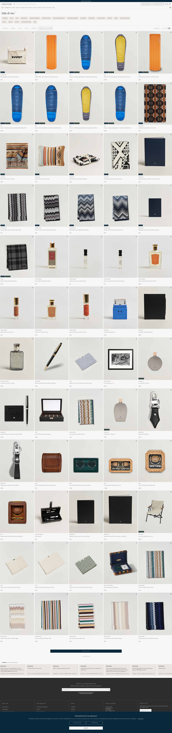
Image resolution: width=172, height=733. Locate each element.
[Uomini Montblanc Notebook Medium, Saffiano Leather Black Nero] (86, 512)
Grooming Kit (38, 536)
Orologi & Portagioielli (58, 18)
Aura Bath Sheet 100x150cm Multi (43, 638)
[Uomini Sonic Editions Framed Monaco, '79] (121, 358)
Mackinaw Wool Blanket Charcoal (9, 281)
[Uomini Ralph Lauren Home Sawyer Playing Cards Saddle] (121, 563)
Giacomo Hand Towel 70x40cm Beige (9, 638)
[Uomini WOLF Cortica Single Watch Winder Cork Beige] (155, 460)
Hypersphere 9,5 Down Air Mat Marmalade (149, 76)
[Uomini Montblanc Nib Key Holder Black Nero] (155, 409)
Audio (11, 18)
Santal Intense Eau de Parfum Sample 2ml (114, 281)
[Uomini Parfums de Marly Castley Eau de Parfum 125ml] (17, 358)
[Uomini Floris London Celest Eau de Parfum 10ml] (17, 307)
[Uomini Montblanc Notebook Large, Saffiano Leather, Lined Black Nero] (121, 512)
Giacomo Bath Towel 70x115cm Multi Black (11, 230)
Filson (2, 279)
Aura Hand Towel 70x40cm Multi (77, 638)
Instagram (73, 706)
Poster (10, 21)
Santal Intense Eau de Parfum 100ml (147, 281)
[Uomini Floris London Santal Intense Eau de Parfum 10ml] (86, 307)
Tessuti (17, 21)
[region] (86, 670)
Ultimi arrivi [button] (156, 28)
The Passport (5, 709)
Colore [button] (26, 28)
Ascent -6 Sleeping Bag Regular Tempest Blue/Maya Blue (117, 127)
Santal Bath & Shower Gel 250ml (43, 281)
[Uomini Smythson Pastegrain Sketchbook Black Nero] (155, 307)
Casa (35, 21)
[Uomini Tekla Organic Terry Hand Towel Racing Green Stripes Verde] (86, 563)
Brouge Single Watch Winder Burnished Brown (12, 536)
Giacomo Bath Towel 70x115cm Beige (113, 638)
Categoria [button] (5, 28)
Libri (17, 18)
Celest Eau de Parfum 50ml (41, 332)
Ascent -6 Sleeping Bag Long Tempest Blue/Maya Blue (13, 127)
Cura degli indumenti (72, 18)
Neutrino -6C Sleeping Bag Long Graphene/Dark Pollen (117, 76)
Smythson (106, 330)
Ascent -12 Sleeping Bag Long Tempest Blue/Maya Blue (48, 127)
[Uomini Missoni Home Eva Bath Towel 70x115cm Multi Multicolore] (155, 563)
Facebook (73, 709)
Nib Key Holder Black (144, 434)
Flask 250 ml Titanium (109, 434)
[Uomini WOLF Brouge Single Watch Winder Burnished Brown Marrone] (17, 512)
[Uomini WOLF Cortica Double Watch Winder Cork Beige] (121, 460)
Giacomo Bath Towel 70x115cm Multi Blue (148, 638)
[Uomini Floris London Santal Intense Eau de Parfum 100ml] (155, 256)
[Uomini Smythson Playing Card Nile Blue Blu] (121, 307)
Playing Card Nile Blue (109, 332)
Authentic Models (39, 534)
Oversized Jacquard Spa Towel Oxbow (113, 179)
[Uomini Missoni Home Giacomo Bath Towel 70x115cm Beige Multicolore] (121, 614)
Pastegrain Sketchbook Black (146, 332)
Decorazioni (24, 18)
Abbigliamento (8, 7)
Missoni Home (4, 228)
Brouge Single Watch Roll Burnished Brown (45, 485)
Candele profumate (34, 18)
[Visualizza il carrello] (170, 4)
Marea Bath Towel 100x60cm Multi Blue (79, 230)
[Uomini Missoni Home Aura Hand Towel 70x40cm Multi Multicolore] (86, 614)
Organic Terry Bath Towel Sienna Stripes (44, 587)
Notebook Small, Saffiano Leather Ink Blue (149, 230)
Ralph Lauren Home (108, 585)
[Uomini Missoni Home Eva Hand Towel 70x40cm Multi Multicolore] (86, 409)
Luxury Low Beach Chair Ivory (146, 536)
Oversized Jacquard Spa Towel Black (147, 127)
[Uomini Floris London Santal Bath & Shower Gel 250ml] (52, 256)
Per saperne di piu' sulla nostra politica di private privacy (86, 693)
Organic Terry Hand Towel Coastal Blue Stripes (81, 383)
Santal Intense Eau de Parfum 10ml (78, 332)
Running (44, 7)
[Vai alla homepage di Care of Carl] (7, 4)
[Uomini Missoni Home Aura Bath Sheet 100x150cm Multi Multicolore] (52, 614)
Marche (35, 7)
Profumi (110, 18)
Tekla (71, 381)
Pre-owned (48, 7)
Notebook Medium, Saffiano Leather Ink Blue (149, 179)
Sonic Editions (107, 381)
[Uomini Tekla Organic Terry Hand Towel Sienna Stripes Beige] (17, 563)
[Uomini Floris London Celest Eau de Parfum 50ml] (52, 307)
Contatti (38, 709)
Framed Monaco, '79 (109, 383)
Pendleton (3, 177)
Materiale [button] (34, 28)
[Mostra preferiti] (167, 4)
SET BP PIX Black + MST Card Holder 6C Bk (11, 434)
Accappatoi (83, 18)
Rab (36, 74)
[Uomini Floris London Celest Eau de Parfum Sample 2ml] (86, 256)
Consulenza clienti (146, 4)
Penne (116, 18)
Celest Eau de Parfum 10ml (7, 332)
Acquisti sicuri (5, 706)
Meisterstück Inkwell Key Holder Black (10, 485)
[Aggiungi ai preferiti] (32, 32)
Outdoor (39, 7)
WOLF (36, 432)
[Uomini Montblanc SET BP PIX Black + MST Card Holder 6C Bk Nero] (17, 409)
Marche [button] (13, 28)
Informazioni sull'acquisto (42, 706)
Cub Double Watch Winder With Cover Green (80, 485)
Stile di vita (30, 7)
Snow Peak (141, 381)
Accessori (18, 7)
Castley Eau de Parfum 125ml (8, 383)
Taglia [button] (19, 28)
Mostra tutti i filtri (45, 28)
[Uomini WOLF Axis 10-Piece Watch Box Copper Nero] (52, 409)
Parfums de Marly (4, 381)
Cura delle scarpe (124, 18)
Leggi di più (140, 718)
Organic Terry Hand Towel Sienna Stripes (10, 587)
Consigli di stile (158, 4)
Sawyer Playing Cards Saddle (111, 587)
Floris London (38, 279)
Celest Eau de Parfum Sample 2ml (78, 281)
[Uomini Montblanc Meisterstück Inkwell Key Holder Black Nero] (17, 460)
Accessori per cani (26, 21)
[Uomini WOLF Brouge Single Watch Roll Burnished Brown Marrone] (52, 460)
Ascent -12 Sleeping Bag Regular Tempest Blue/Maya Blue (83, 76)
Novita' (2, 7)
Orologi (22, 7)
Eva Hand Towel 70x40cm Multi (77, 434)
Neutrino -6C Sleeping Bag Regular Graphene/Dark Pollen (83, 127)
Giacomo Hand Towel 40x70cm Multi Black (45, 230)
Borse (26, 7)
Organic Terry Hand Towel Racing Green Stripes (81, 587)
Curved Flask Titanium (144, 383)
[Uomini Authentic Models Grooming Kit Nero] (52, 512)
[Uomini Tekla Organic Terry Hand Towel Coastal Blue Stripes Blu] (86, 358)
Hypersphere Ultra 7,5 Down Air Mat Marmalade (46, 76)
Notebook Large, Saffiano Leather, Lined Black (115, 536)
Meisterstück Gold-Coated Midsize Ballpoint (45, 383)
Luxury (53, 7)
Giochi (4, 21)
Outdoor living (101, 18)
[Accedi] (165, 4)
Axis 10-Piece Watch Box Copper (43, 434)
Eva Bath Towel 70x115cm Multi (146, 587)
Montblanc (141, 177)
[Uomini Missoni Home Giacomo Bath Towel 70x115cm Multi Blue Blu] (155, 614)
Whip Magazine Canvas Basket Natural (10, 76)
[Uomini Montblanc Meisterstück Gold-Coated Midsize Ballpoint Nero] (52, 358)
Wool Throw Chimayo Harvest (8, 179)
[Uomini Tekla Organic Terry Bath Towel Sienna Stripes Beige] (52, 563)
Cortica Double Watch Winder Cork (112, 485)
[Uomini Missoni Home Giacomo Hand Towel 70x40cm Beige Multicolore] (17, 614)
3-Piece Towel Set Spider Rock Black (78, 179)
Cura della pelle (46, 18)
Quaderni (5, 18)
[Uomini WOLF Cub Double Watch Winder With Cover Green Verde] (86, 460)
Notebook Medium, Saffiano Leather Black (80, 536)
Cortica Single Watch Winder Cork (147, 485)
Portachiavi (91, 18)
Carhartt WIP (3, 74)
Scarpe (13, 7)
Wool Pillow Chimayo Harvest (42, 179)
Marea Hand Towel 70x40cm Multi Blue (113, 230)
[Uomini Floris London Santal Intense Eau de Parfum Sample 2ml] (121, 256)
